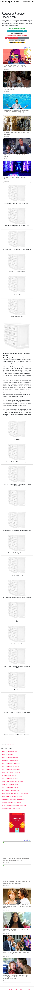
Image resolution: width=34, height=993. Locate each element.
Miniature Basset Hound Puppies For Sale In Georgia (15, 793)
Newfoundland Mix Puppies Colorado (11, 808)
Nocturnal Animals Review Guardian (11, 769)
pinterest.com (10, 744)
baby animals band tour (17, 33)
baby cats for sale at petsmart (17, 28)
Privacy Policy (19, 990)
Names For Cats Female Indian (10, 784)
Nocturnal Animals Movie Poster (10, 778)
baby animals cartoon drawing (17, 42)
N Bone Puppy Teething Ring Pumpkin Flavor (13, 799)
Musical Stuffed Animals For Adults (10, 790)
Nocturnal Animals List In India (9, 751)
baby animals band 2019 (11, 38)
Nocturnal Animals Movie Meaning (10, 766)
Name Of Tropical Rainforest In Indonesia (12, 781)
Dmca (5, 990)
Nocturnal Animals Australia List (10, 787)
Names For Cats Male (7, 754)
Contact (11, 990)
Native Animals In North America (10, 760)
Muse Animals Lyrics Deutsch (9, 775)
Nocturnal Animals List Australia (10, 757)
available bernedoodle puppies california (17, 35)
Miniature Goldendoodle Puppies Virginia (12, 796)
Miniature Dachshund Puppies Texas (11, 772)
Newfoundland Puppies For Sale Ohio (11, 802)
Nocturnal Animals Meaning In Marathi (11, 763)
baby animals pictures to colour (17, 40)
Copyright (27, 990)
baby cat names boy (24, 38)
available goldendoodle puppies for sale (17, 30)
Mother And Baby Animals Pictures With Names (14, 805)
